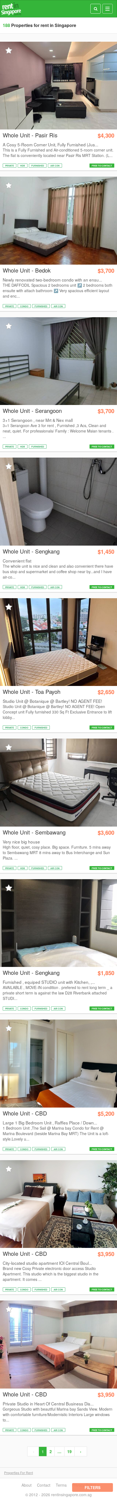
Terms (61, 1485)
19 (69, 1451)
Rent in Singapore (11, 9)
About (26, 1485)
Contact (43, 1485)
